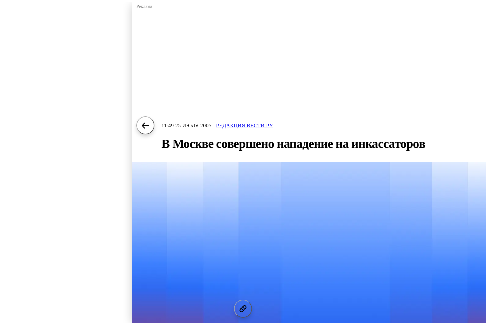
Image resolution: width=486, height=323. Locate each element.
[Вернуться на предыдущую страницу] (145, 125)
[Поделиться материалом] (243, 309)
